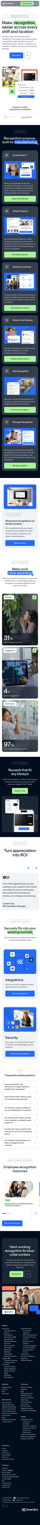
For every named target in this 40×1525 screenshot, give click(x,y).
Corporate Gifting (29, 1348)
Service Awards (9, 1346)
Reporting (24, 1358)
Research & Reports (27, 1398)
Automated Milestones (8, 1349)
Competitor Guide (27, 1420)
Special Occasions (10, 1356)
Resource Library (26, 1387)
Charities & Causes (29, 1337)
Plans (4, 1417)
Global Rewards (26, 1329)
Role (3, 1391)
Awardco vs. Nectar (29, 1428)
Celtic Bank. (31, 1502)
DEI (3, 1481)
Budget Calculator (27, 1408)
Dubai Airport (6, 1455)
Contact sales (27, 3)
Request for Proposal (9, 1420)
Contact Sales (7, 1422)
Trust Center (6, 1415)
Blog (22, 1391)
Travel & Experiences (30, 1335)
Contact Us (6, 1487)
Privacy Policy (6, 1483)
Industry (5, 1389)
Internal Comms (9, 1362)
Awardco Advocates (9, 1411)
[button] (4, 1213)
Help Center (25, 1400)
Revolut (25, 1352)
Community (25, 1404)
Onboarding (8, 1354)
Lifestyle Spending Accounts (10, 1342)
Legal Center (6, 1485)
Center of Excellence (9, 1409)
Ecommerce (27, 1331)
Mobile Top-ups (28, 1341)
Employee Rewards (27, 1439)
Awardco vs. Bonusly (30, 1426)
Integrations (25, 1354)
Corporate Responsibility (10, 1477)
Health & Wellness (10, 1369)
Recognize (5, 1329)
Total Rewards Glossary (29, 1410)
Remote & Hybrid (9, 1367)
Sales (6, 1373)
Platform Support (26, 1360)
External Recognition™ (8, 1334)
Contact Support (26, 1402)
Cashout (26, 1343)
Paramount (5, 1453)
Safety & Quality (9, 1371)
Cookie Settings (6, 1500)
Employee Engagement (28, 1436)
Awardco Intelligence (28, 1356)
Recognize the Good (9, 1474)
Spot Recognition (10, 1331)
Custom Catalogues (29, 1346)
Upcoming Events (27, 1393)
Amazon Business (8, 1405)
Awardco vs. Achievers (27, 1423)
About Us (5, 1468)
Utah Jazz (5, 1457)
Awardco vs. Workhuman (27, 1431)
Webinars (24, 1389)
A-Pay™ (25, 1339)
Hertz (4, 1448)
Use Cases (5, 1393)
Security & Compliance (9, 1413)
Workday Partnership (9, 1407)
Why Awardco (6, 1403)
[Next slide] (36, 868)
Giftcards (26, 1333)
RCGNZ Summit (26, 1396)
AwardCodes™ (9, 1339)
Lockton (4, 1451)
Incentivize (5, 1365)
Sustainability (6, 1479)
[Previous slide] (28, 868)
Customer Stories (8, 1459)
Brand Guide (6, 1472)
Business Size (6, 1387)
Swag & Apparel (28, 1350)
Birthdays (7, 1352)
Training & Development (8, 1376)
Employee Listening (10, 1360)
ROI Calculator (26, 1406)
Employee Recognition (28, 1434)
